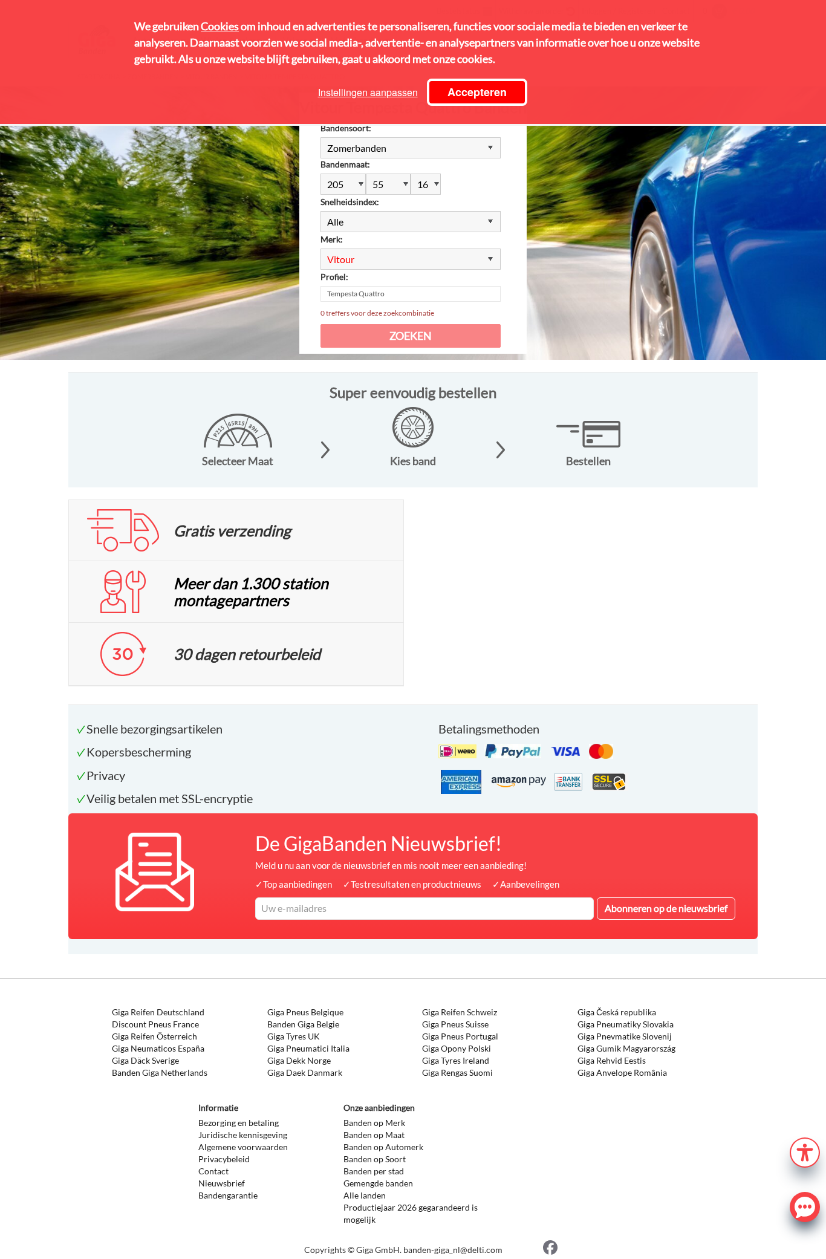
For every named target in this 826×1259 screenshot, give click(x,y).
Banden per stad (373, 1171)
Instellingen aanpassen (368, 92)
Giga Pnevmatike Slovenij (624, 1036)
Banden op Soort (374, 1159)
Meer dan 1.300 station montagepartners (251, 591)
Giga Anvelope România (622, 1072)
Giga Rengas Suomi (457, 1072)
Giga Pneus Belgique (305, 1012)
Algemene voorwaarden (243, 1147)
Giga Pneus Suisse (455, 1024)
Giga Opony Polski (456, 1048)
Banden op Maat (374, 1135)
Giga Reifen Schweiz (459, 1012)
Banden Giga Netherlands (159, 1072)
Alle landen (364, 1195)
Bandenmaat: (345, 164)
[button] (805, 1151)
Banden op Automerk (383, 1147)
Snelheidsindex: (349, 202)
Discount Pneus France (155, 1024)
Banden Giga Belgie (303, 1024)
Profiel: (334, 277)
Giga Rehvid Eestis (611, 1060)
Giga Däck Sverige (145, 1060)
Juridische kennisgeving (242, 1135)
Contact (213, 1171)
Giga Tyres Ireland (455, 1060)
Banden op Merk (374, 1122)
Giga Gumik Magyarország (626, 1048)
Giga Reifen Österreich (154, 1036)
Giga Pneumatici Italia (308, 1048)
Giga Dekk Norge (299, 1060)
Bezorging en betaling (238, 1122)
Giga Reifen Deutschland (158, 1012)
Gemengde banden (378, 1183)
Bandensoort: (345, 128)
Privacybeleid (224, 1159)
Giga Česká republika (616, 1012)
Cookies (220, 26)
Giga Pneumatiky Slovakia (625, 1024)
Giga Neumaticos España (158, 1048)
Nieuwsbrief (221, 1183)
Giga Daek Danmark (304, 1072)
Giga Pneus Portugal (460, 1036)
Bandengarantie (228, 1195)
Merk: (331, 239)
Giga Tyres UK (293, 1036)
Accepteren (477, 92)
